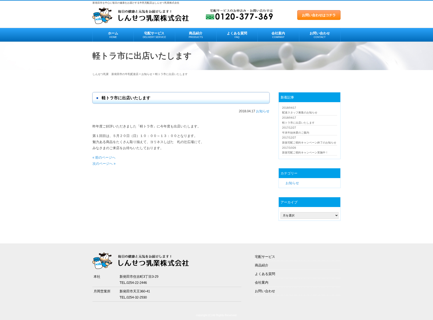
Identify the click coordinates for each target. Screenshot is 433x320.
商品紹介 (196, 34)
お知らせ (262, 111)
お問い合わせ (320, 34)
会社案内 (278, 34)
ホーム (113, 34)
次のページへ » (103, 163)
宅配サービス (154, 34)
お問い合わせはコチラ (319, 15)
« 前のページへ (103, 157)
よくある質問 (237, 34)
